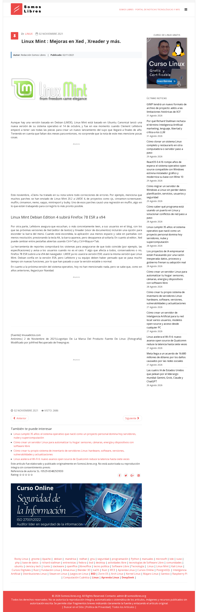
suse (179, 559)
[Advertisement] (76, 167)
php (17, 562)
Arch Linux (117, 573)
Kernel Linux (133, 573)
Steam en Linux (58, 573)
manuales (147, 559)
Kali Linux (176, 566)
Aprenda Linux (126, 570)
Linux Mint (162, 566)
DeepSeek (128, 577)
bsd (91, 562)
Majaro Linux (150, 573)
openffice (72, 566)
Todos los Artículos (123, 607)
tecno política (101, 566)
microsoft (161, 559)
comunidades (174, 562)
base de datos (30, 562)
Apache (46, 559)
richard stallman (51, 562)
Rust (36, 570)
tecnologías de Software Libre (146, 562)
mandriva (70, 559)
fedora (82, 562)
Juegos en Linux (79, 573)
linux (28, 33)
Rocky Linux (21, 559)
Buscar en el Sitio (74, 607)
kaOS (96, 570)
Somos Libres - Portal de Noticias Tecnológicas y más (149, 9)
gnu (92, 559)
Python (135, 559)
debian (57, 559)
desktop (100, 562)
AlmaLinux (69, 570)
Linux (150, 566)
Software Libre (120, 566)
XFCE (113, 570)
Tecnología (137, 566)
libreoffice (85, 566)
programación (120, 559)
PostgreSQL (163, 570)
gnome (35, 559)
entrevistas (69, 562)
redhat (83, 559)
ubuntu (18, 566)
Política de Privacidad (98, 607)
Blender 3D (83, 570)
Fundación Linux (50, 570)
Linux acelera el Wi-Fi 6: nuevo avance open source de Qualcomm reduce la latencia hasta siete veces (71, 459)
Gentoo (165, 573)
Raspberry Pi (179, 573)
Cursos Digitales (21, 570)
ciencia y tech (33, 566)
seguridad (103, 559)
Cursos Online (145, 570)
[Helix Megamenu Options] (186, 9)
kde (172, 559)
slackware (58, 566)
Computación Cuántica (76, 577)
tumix (46, 566)
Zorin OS (103, 573)
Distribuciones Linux (35, 573)
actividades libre (117, 562)
